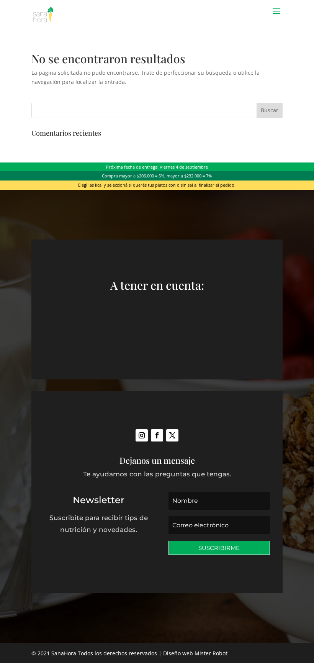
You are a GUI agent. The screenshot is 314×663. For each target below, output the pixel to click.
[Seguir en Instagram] (142, 435)
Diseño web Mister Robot (195, 653)
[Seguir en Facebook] (157, 435)
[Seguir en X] (172, 435)
